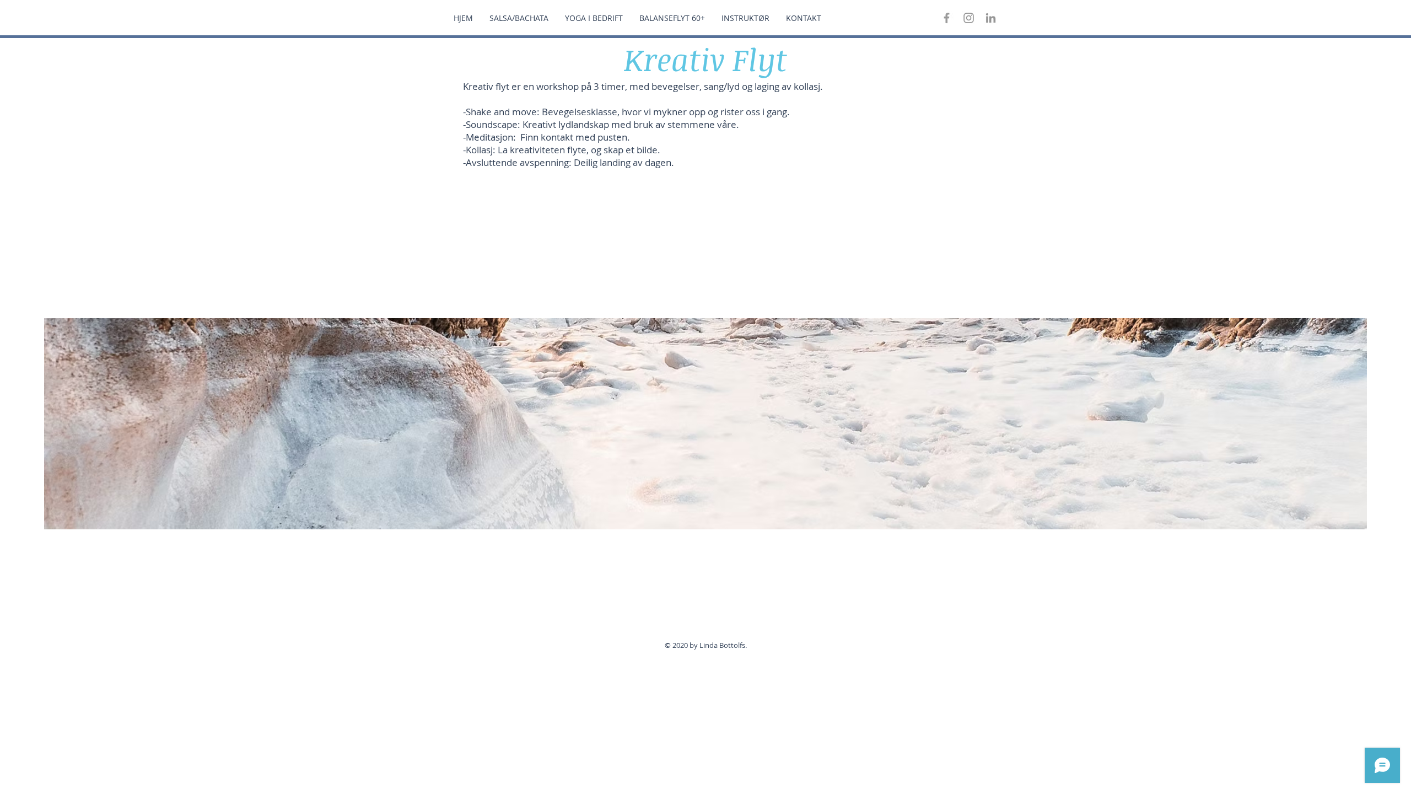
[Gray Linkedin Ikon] (991, 18)
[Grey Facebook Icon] (947, 18)
